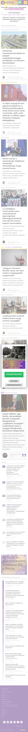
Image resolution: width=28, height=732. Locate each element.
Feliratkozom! (14, 374)
